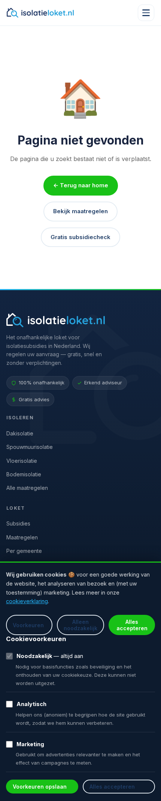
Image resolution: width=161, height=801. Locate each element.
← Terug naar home (80, 185)
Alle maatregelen (27, 488)
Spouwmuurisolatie (29, 447)
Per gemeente (24, 551)
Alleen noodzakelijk (80, 625)
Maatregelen (22, 537)
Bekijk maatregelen (80, 211)
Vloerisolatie (21, 461)
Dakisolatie (19, 433)
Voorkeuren (28, 625)
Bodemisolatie (23, 474)
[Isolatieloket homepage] (40, 13)
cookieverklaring (27, 601)
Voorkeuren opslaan (40, 786)
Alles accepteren (132, 625)
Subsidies (18, 523)
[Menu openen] (146, 13)
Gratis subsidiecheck (80, 237)
